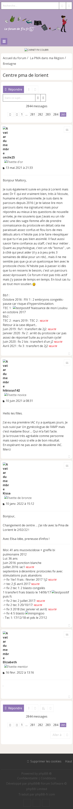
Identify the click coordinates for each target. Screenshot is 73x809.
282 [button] (40, 114)
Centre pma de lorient (25, 75)
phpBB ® (45, 773)
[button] (10, 114)
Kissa (6, 493)
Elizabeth (10, 662)
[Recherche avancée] (69, 5)
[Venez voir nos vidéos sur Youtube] (46, 803)
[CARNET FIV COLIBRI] (36, 49)
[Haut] (69, 353)
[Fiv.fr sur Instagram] (36, 803)
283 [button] (48, 114)
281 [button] (32, 114)
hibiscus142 (11, 390)
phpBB (32, 783)
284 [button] (55, 114)
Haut (68, 761)
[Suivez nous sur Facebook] (27, 803)
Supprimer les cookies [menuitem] (45, 761)
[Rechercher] (62, 5)
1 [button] (22, 114)
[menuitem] (27, 778)
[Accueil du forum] (36, 23)
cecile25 (9, 157)
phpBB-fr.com (45, 794)
